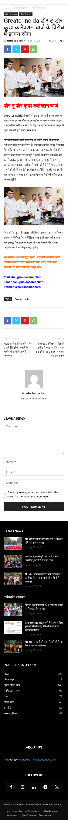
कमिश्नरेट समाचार (21, 8)
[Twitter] (16, 49)
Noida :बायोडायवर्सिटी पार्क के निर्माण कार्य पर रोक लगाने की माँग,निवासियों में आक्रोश (42, 578)
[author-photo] (34, 388)
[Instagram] (22, 787)
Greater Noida (22, 299)
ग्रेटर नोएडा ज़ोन (39, 8)
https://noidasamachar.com (34, 398)
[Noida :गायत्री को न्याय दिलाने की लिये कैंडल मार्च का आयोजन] (13, 646)
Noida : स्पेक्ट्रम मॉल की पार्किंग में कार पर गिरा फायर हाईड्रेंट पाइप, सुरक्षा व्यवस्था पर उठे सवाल (50, 349)
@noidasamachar (28, 277)
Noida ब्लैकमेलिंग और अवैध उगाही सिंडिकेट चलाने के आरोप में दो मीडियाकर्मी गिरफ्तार (18, 349)
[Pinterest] (25, 49)
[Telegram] (45, 787)
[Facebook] (7, 49)
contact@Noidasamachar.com (37, 760)
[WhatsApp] (33, 49)
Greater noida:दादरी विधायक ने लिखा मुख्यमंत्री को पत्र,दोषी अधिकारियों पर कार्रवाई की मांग (44, 626)
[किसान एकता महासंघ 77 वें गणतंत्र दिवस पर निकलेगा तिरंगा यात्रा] (13, 609)
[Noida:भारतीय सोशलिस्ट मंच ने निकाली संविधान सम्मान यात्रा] (13, 543)
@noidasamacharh (28, 287)
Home (7, 8)
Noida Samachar (16, 40)
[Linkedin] (34, 787)
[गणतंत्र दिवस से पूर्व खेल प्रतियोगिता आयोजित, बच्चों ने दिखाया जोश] (13, 561)
